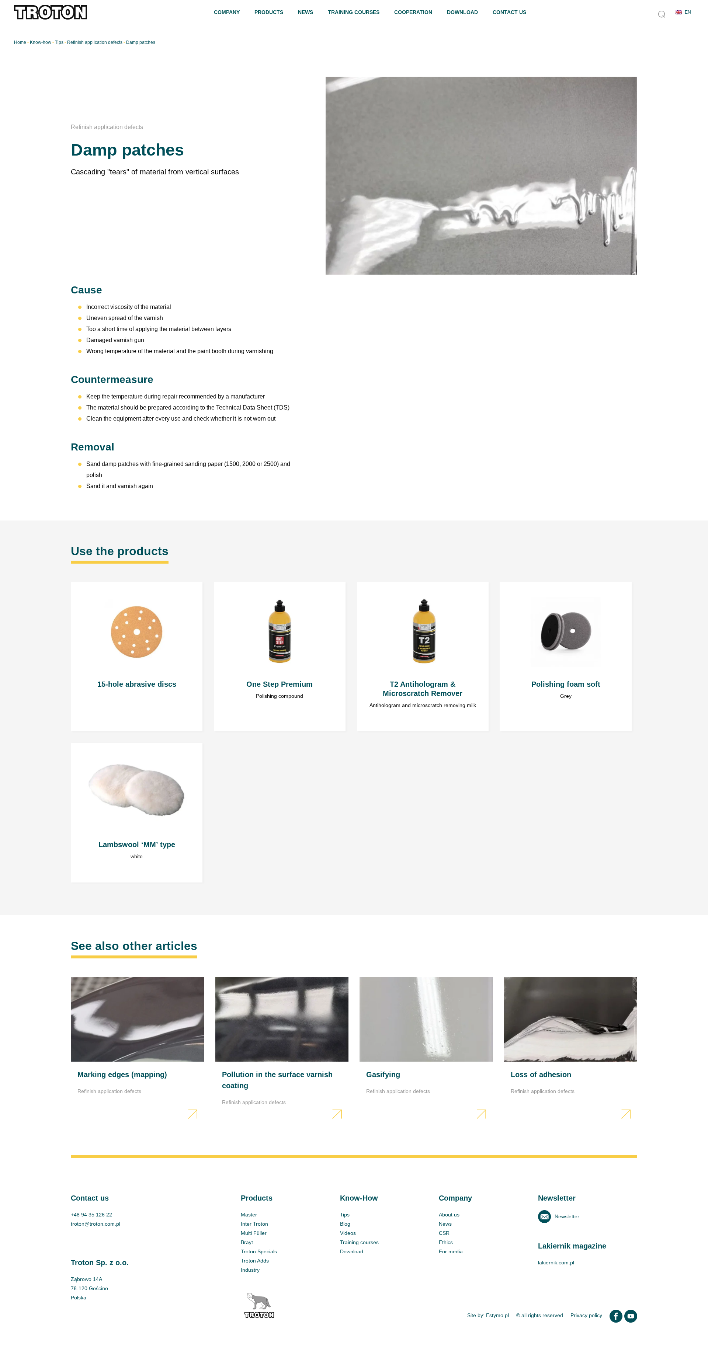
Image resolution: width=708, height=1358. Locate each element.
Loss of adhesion (570, 1049)
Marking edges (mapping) (137, 1049)
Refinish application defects (94, 42)
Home (20, 42)
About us (449, 1215)
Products (268, 12)
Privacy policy (586, 1315)
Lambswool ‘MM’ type (136, 813)
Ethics (446, 1242)
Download (462, 12)
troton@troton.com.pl (95, 1224)
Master (249, 1215)
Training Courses (353, 12)
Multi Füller (254, 1233)
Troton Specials (259, 1251)
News (305, 12)
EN (688, 12)
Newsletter (567, 1216)
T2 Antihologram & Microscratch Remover (423, 656)
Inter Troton (254, 1224)
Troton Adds (255, 1261)
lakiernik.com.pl (556, 1262)
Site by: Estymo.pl (488, 1315)
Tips (59, 42)
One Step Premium (280, 656)
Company (227, 12)
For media (451, 1251)
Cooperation (413, 12)
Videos (348, 1233)
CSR (444, 1233)
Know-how (40, 42)
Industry (250, 1270)
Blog (345, 1224)
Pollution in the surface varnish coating (281, 1049)
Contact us (509, 12)
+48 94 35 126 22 (91, 1215)
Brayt (247, 1242)
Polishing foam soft (565, 656)
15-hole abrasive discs (136, 656)
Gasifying (426, 1049)
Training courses (359, 1242)
